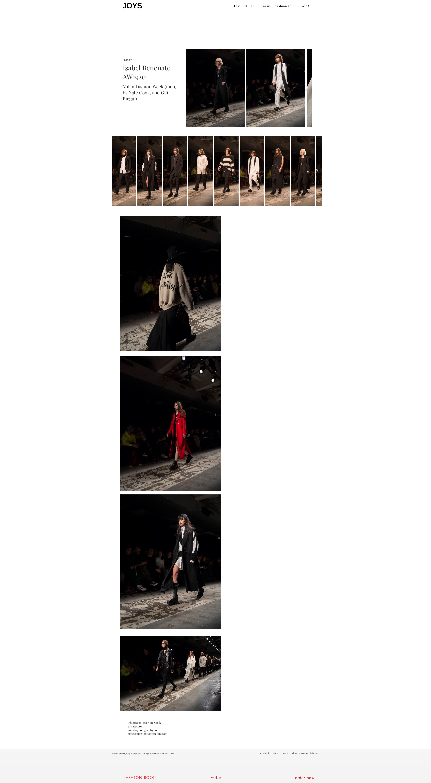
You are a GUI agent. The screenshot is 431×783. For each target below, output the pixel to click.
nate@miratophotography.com (147, 733)
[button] (305, 6)
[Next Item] (306, 88)
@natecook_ (136, 726)
